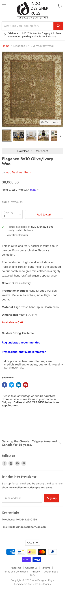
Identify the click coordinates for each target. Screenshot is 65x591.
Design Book (51, 571)
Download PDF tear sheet (32, 150)
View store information (18, 235)
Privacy (36, 571)
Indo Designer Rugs (18, 172)
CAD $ (30, 542)
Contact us (31, 567)
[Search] (58, 26)
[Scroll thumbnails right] (60, 136)
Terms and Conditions (15, 571)
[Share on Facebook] (4, 385)
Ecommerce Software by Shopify (32, 584)
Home (5, 45)
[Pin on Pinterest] (25, 385)
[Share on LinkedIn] (18, 385)
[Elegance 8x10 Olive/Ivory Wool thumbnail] (7, 135)
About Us (16, 567)
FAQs (33, 575)
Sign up (52, 498)
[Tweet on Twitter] (11, 385)
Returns (46, 567)
